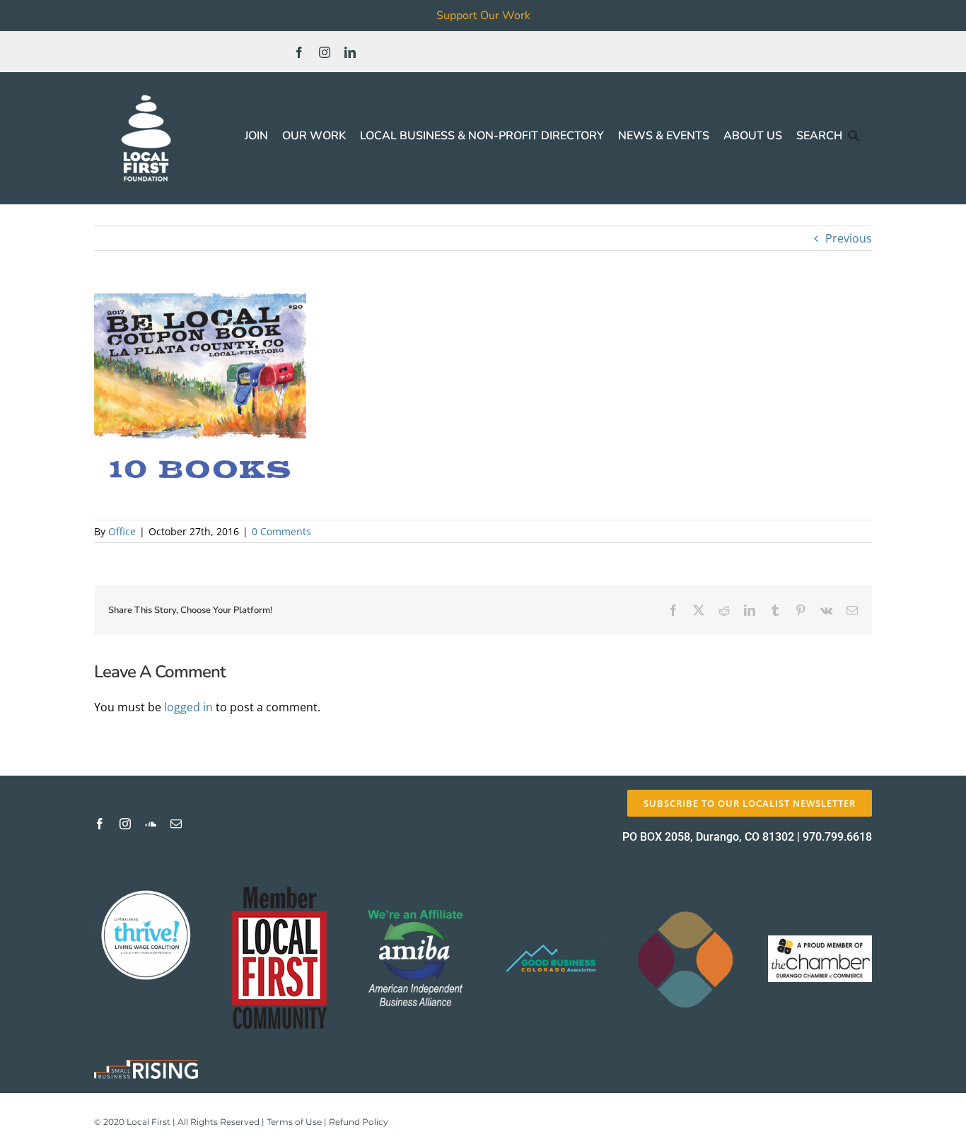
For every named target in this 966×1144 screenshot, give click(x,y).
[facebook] (299, 52)
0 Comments (281, 531)
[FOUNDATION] (146, 92)
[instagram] (324, 52)
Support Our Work (483, 15)
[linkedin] (350, 52)
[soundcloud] (150, 823)
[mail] (176, 823)
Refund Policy (358, 1121)
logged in (188, 707)
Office (122, 531)
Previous (848, 238)
